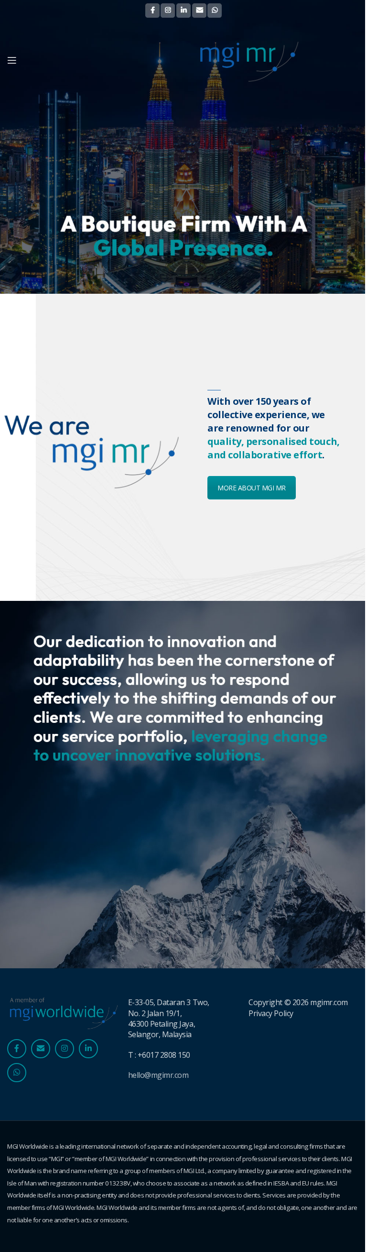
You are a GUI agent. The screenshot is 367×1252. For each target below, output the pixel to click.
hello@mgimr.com (158, 1075)
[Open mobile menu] (12, 60)
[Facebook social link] (16, 1048)
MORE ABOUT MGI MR (251, 487)
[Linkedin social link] (88, 1048)
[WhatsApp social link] (16, 1072)
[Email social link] (40, 1048)
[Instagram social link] (64, 1048)
